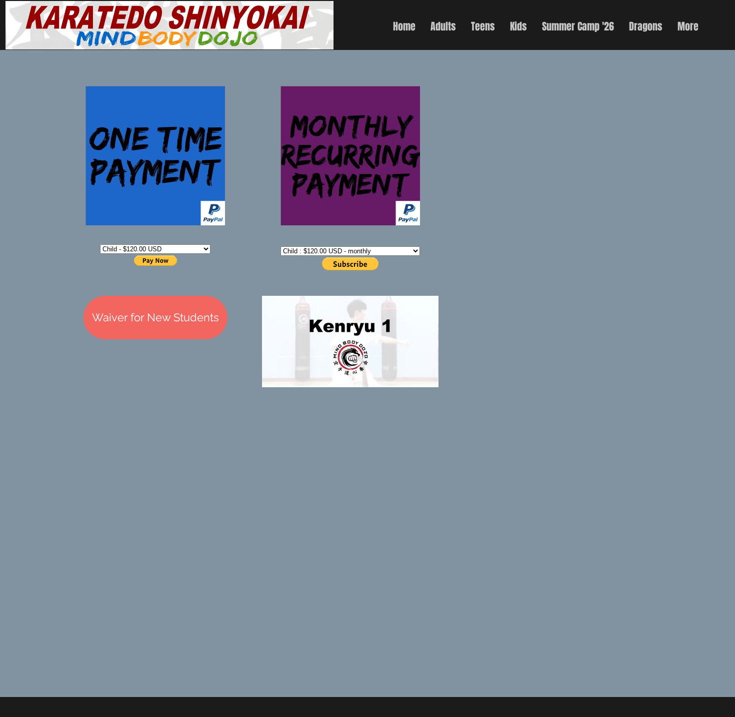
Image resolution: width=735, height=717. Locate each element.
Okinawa (368, 644)
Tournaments (368, 541)
